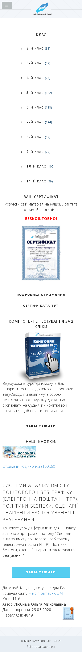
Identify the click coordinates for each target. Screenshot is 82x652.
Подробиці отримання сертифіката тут (41, 300)
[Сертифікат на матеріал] (68, 613)
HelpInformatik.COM (46, 593)
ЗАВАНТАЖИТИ (41, 426)
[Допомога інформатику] (19, 457)
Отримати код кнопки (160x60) (29, 466)
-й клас (38, 48)
